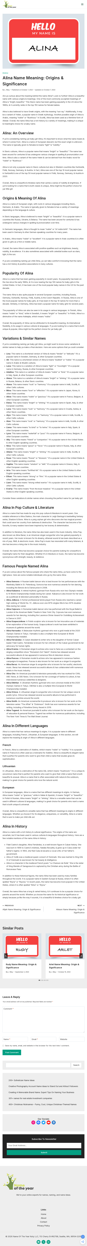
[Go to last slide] (6, 955)
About (43, 1218)
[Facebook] (38, 1242)
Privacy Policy (43, 1226)
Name (7, 1039)
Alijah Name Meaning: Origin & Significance (22, 908)
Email (35, 1039)
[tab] (39, 980)
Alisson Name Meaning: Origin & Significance (70, 909)
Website (63, 1039)
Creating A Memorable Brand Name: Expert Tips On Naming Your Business (41, 1092)
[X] (43, 1242)
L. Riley (7, 90)
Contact (43, 1222)
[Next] (81, 955)
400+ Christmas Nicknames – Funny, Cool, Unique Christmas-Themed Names (42, 1104)
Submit (44, 1152)
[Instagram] (48, 1242)
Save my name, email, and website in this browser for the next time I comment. (37, 1046)
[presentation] (22, 946)
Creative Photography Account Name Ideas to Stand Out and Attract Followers (43, 1086)
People (5, 73)
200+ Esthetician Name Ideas (21, 1080)
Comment (9, 1009)
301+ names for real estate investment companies (30, 1098)
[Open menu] (82, 4)
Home (43, 1214)
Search (76, 1065)
